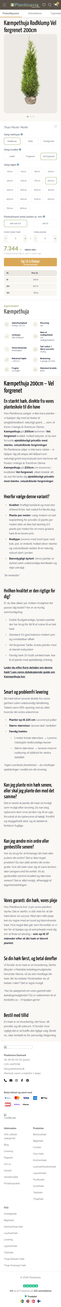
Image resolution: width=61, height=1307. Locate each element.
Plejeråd (8, 1157)
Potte (30, 141)
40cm (10, 171)
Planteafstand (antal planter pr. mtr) (23, 216)
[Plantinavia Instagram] (16, 1080)
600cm (51, 199)
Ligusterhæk (39, 1173)
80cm (37, 171)
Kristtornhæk (40, 1160)
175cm (37, 181)
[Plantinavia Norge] (28, 1301)
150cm (23, 181)
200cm (51, 181)
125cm (10, 181)
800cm (23, 208)
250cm (23, 190)
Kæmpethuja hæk (13, 1226)
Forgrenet (30, 156)
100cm (51, 171)
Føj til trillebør (30, 262)
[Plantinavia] (25, 5)
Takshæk (37, 1192)
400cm (10, 199)
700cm (10, 208)
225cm (10, 190)
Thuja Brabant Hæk (14, 1259)
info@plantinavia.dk (14, 1069)
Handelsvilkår (11, 1177)
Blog (6, 1144)
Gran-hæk (38, 1153)
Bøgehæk (38, 1141)
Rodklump (12, 141)
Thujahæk (38, 1199)
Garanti (8, 1170)
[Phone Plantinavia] (5, 1080)
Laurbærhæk (11, 1233)
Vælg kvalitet (11, 149)
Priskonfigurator (11, 13)
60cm (23, 171)
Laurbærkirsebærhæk (44, 1166)
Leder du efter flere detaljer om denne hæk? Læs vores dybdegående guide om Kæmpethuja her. (29, 672)
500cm (37, 199)
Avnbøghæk (10, 1213)
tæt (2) (45, 223)
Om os (7, 1164)
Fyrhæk (37, 1147)
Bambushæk (39, 1134)
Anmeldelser (35, 13)
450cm (23, 199)
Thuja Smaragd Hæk (15, 1265)
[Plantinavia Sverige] (22, 1301)
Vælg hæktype (12, 134)
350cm (51, 190)
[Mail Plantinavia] (10, 1080)
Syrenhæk (38, 1186)
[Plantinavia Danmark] (33, 1301)
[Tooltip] (21, 135)
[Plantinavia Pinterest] (27, 1080)
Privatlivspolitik (12, 1183)
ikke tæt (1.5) (15, 223)
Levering (8, 1151)
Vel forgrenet (48, 156)
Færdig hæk (48, 141)
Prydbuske (38, 1179)
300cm (37, 190)
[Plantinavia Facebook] (21, 1080)
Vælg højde (10, 165)
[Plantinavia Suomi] (39, 1301)
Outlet (12, 156)
